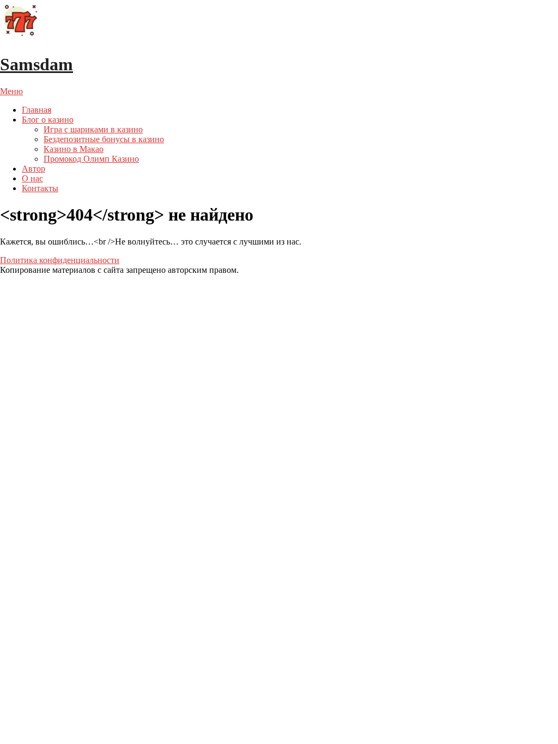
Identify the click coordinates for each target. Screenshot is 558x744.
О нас (32, 178)
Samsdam (36, 64)
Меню (11, 91)
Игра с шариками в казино (93, 129)
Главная (36, 109)
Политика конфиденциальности (59, 260)
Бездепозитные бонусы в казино (104, 139)
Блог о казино (48, 119)
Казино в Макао (74, 149)
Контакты (40, 188)
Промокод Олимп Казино (91, 158)
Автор (33, 168)
